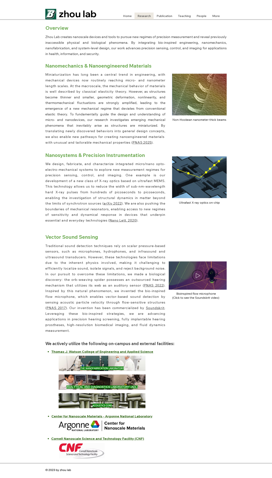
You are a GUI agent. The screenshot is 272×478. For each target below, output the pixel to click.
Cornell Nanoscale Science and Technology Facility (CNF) (97, 438)
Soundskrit (155, 308)
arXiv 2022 (113, 203)
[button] (222, 286)
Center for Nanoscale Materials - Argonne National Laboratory (101, 416)
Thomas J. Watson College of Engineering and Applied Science (102, 351)
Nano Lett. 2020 (123, 220)
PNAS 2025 (142, 142)
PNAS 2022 (153, 285)
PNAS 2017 (56, 308)
